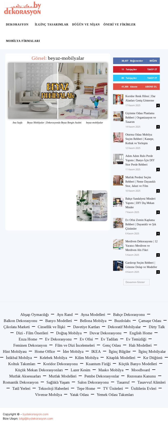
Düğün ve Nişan (86, 24)
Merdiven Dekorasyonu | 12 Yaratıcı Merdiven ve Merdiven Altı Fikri (141, 246)
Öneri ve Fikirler (119, 24)
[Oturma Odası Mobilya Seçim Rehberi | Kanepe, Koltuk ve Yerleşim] (118, 137)
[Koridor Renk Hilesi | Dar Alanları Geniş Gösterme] (118, 99)
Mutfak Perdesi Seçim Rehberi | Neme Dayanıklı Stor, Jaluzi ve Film (140, 181)
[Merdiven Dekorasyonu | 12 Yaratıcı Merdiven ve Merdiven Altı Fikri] (118, 244)
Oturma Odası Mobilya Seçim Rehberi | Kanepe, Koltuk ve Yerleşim (139, 139)
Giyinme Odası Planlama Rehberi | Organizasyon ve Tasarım (140, 117)
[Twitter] (152, 418)
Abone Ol (151, 86)
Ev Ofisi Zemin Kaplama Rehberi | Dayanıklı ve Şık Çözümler (140, 224)
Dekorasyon (17, 24)
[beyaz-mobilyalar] (57, 91)
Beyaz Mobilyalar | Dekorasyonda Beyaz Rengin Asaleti (54, 122)
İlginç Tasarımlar (51, 24)
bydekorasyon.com (35, 414)
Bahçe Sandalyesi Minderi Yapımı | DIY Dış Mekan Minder (140, 203)
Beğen (153, 60)
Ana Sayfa (17, 122)
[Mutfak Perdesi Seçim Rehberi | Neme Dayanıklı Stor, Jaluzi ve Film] (118, 180)
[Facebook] (143, 418)
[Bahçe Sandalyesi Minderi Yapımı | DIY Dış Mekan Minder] (118, 202)
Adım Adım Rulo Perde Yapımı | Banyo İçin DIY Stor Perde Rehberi (139, 160)
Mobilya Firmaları (23, 41)
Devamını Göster (135, 282)
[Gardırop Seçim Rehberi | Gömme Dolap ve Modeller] (118, 266)
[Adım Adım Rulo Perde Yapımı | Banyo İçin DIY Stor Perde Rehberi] (118, 159)
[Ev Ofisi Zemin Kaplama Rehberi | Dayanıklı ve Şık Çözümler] (118, 223)
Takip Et (152, 69)
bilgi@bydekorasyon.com (36, 418)
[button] (159, 8)
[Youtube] (161, 418)
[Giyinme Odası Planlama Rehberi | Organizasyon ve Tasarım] (118, 116)
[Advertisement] (57, 157)
